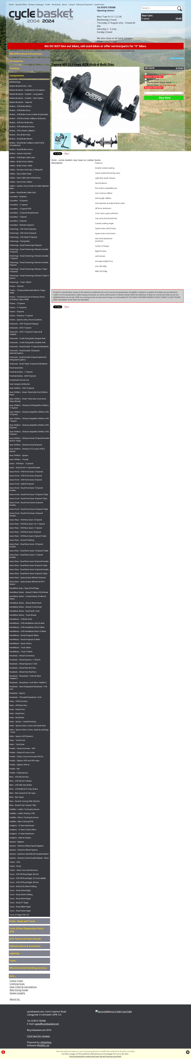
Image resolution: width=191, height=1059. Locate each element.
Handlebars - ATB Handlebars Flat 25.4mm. (27, 623)
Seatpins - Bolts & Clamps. (20, 837)
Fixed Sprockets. (16, 367)
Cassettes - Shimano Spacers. (22, 225)
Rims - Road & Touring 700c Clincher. (25, 801)
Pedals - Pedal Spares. (19, 772)
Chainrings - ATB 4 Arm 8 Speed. (23, 229)
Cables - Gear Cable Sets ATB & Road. (25, 177)
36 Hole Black (156, 79)
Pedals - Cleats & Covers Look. (22, 752)
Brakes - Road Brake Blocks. (21, 138)
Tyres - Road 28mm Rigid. (20, 906)
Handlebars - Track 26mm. (20, 647)
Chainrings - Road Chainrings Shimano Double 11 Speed (29, 257)
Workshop (56, 4)
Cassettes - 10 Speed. (19, 200)
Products (56, 50)
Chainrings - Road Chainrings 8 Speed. (26, 245)
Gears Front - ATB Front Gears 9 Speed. (26, 479)
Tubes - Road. (15, 866)
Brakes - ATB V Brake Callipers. (22, 130)
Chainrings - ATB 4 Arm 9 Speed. (23, 233)
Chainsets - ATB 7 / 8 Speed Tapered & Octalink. (26, 333)
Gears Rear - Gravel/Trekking (22, 540)
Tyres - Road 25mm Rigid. (20, 898)
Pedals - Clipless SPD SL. (20, 764)
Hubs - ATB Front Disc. (84, 50)
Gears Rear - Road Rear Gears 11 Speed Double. (26, 555)
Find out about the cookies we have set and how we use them (95, 1056)
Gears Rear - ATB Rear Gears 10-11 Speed (27, 524)
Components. (67, 50)
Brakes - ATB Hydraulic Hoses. (22, 126)
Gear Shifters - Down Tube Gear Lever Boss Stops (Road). (28, 399)
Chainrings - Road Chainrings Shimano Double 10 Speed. (29, 250)
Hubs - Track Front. (17, 740)
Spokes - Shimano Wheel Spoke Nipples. (27, 845)
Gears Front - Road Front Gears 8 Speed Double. (26, 503)
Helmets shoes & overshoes (25, 946)
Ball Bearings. (15, 82)
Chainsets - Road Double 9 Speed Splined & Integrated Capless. (28, 358)
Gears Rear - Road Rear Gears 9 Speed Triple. (29, 573)
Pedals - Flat (15, 768)
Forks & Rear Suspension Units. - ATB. (27, 930)
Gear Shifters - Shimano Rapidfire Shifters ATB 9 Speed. (29, 432)
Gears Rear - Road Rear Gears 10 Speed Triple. (29, 550)
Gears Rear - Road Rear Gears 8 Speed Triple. (29, 565)
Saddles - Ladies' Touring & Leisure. (25, 809)
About (64, 4)
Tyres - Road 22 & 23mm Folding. (23, 886)
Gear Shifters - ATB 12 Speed (22, 388)
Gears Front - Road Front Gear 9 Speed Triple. (29, 498)
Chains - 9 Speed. (17, 311)
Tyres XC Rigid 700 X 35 (19, 914)
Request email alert (153, 77)
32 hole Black (160, 75)
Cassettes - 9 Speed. (18, 221)
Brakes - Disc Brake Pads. (20, 134)
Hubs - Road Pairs (17, 713)
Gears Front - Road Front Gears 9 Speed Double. (26, 514)
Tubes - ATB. (15, 862)
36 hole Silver (160, 86)
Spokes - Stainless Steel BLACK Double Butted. (29, 854)
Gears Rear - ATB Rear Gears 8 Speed (25, 532)
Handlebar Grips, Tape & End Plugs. (24, 588)
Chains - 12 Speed (17, 303)
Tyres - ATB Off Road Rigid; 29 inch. (24, 882)
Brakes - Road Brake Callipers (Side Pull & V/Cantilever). (27, 144)
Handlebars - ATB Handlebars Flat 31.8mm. (27, 627)
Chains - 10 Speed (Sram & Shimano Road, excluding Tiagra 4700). (27, 298)
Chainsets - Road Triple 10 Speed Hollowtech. (29, 363)
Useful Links (99, 4)
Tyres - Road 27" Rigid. (19, 902)
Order (47, 4)
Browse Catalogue (36, 4)
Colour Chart (16, 980)
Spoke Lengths (17, 993)
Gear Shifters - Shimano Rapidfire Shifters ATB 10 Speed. (29, 413)
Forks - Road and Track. (22, 921)
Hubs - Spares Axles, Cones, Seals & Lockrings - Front (29, 730)
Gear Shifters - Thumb (19, 459)
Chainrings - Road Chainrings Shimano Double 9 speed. (29, 263)
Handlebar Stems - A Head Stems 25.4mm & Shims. (28, 597)
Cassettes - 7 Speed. (18, 216)
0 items (161, 17)
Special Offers (21, 4)
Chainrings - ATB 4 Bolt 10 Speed (23, 237)
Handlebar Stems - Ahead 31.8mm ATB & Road (29, 592)
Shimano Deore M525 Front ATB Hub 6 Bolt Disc (115, 50)
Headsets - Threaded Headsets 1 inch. (26, 697)
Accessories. (16, 61)
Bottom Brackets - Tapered (21, 102)
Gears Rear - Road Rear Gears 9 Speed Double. (29, 569)
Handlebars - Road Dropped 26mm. (24, 635)
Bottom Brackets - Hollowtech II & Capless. (27, 90)
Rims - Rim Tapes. (17, 797)
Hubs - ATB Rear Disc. (19, 705)
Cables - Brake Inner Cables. (21, 161)
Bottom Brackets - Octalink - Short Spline (26, 98)
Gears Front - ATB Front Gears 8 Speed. (26, 475)
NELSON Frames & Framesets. (26, 53)
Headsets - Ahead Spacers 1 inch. (24, 663)
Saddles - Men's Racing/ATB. (22, 821)
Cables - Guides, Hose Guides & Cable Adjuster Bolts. (29, 187)
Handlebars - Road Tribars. (21, 643)
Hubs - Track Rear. (17, 744)
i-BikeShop (45, 1042)
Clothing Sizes (17, 983)
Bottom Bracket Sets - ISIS (21, 86)
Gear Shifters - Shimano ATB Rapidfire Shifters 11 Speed (29, 406)
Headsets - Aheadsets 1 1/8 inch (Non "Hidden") (25, 677)
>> (182, 54)
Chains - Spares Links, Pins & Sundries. (26, 319)
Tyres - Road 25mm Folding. (21, 894)
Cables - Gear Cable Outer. (20, 173)
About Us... (15, 999)
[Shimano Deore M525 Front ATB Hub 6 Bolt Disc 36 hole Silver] (107, 141)
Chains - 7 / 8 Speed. (18, 307)
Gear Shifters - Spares (19, 455)
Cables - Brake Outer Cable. (21, 165)
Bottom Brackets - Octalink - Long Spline (26, 94)
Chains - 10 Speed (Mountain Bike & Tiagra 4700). (27, 291)
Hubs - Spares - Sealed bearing (23, 721)
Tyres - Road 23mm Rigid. (20, 890)
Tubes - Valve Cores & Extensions (24, 870)
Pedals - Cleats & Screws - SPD (22, 748)
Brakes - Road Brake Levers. (21, 149)
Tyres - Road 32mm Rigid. (20, 910)
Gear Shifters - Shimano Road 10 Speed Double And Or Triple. (29, 439)
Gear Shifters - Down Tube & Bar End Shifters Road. (29, 393)
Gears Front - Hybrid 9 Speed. (22, 483)
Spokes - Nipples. (17, 841)
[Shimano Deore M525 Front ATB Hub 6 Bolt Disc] (95, 100)
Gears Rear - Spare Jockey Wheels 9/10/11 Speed (27, 582)
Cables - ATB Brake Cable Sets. (22, 157)
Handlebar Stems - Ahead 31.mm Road (26, 607)
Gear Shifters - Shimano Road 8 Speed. (26, 444)
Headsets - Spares (17, 693)
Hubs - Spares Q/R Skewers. (21, 736)
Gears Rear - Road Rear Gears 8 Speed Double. (29, 561)
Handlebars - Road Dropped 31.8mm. (25, 639)
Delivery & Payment (84, 4)
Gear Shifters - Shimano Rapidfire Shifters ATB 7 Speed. (29, 419)
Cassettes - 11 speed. (19, 204)
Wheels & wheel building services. (28, 967)
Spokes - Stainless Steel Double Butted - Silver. (29, 858)
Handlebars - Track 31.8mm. (21, 651)
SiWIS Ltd (44, 1045)
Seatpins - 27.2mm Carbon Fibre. (23, 829)
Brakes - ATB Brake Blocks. (21, 106)
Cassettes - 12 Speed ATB (20, 208)
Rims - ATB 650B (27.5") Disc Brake (24, 789)
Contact (71, 4)
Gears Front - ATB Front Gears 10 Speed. (26, 471)
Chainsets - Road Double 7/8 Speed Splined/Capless (24, 351)
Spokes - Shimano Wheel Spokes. (24, 850)
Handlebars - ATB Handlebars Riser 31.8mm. (28, 631)
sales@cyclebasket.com (47, 1023)
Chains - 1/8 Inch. (17, 286)
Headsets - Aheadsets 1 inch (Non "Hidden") (28, 682)
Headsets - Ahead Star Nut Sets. (23, 667)
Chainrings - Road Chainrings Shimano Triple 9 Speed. (29, 276)
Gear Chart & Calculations (23, 986)
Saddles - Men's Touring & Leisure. (24, 817)
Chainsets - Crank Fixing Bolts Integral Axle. (28, 338)
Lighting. (14, 953)
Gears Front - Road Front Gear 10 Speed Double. (26, 489)
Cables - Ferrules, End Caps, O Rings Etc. (26, 169)
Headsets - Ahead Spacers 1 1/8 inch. (25, 659)
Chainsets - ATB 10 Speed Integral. (24, 323)
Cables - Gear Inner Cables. (21, 182)
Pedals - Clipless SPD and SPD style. (25, 760)
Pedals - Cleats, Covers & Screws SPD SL (26, 756)
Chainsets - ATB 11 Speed (20, 327)
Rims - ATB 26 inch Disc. (19, 776)
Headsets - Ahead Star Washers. (23, 672)
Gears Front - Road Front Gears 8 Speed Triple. (29, 509)
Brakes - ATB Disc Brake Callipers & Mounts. (28, 118)
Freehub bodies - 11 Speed (21, 372)
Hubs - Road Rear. (17, 717)
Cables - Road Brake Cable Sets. (23, 192)
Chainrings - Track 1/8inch (20, 282)
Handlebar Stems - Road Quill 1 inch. (25, 611)
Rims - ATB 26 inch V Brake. (21, 781)
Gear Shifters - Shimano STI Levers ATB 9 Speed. (27, 450)
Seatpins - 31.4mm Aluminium (22, 833)
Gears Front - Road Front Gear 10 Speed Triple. (29, 494)
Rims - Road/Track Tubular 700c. (23, 805)
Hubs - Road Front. (17, 709)
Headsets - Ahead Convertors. (22, 655)
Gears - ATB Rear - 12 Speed (21, 463)
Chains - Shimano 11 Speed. (21, 315)
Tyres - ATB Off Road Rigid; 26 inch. (24, 874)
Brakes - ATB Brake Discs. (20, 110)
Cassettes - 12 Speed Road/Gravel (24, 212)
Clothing (14, 68)
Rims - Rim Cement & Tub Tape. (23, 793)
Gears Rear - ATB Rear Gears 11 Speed (26, 528)
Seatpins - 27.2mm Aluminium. (22, 825)
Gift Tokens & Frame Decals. (25, 938)
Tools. (13, 960)
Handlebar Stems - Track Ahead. (23, 615)
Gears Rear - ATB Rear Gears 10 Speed (26, 519)
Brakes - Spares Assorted (20, 153)
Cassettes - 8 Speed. (18, 196)
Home (11, 4)
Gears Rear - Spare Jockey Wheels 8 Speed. (28, 577)
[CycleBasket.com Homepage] (41, 21)
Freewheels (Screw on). (19, 380)
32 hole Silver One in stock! (162, 82)
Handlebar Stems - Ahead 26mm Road (25, 603)
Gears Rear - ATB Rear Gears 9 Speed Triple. (28, 536)
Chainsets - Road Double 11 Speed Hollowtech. (29, 346)
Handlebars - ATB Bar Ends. (21, 619)
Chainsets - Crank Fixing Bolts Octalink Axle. (28, 342)
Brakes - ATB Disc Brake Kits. (21, 122)
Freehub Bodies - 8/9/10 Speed (23, 376)
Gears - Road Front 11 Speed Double (25, 467)
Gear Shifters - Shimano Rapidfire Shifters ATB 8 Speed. (29, 426)
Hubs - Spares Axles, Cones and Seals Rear (28, 725)
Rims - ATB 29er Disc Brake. (21, 785)
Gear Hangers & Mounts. (20, 384)
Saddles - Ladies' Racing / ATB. (22, 813)
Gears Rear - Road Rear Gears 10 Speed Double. (26, 545)
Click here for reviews (38, 1036)
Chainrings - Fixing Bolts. (20, 241)
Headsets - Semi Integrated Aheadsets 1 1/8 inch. (28, 687)
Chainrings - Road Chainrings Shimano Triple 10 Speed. (28, 270)
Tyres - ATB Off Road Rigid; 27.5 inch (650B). (28, 878)
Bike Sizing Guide (19, 990)
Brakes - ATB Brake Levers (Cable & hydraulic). (29, 114)
